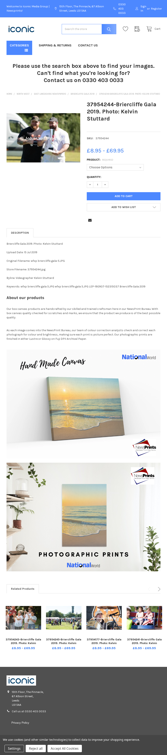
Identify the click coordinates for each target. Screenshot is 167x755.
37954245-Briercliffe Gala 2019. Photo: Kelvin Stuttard (63, 643)
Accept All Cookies (65, 748)
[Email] (90, 220)
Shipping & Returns (55, 45)
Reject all (36, 748)
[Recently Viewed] (138, 29)
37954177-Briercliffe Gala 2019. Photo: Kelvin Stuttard (104, 643)
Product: (100, 159)
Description (20, 232)
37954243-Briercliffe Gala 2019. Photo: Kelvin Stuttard (23, 643)
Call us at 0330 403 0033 (29, 711)
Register (156, 8)
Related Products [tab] (22, 589)
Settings (14, 748)
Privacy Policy (20, 722)
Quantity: (94, 177)
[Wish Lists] (126, 29)
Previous (150, 589)
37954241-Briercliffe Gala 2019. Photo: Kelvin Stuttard (144, 643)
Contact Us (88, 45)
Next (158, 589)
